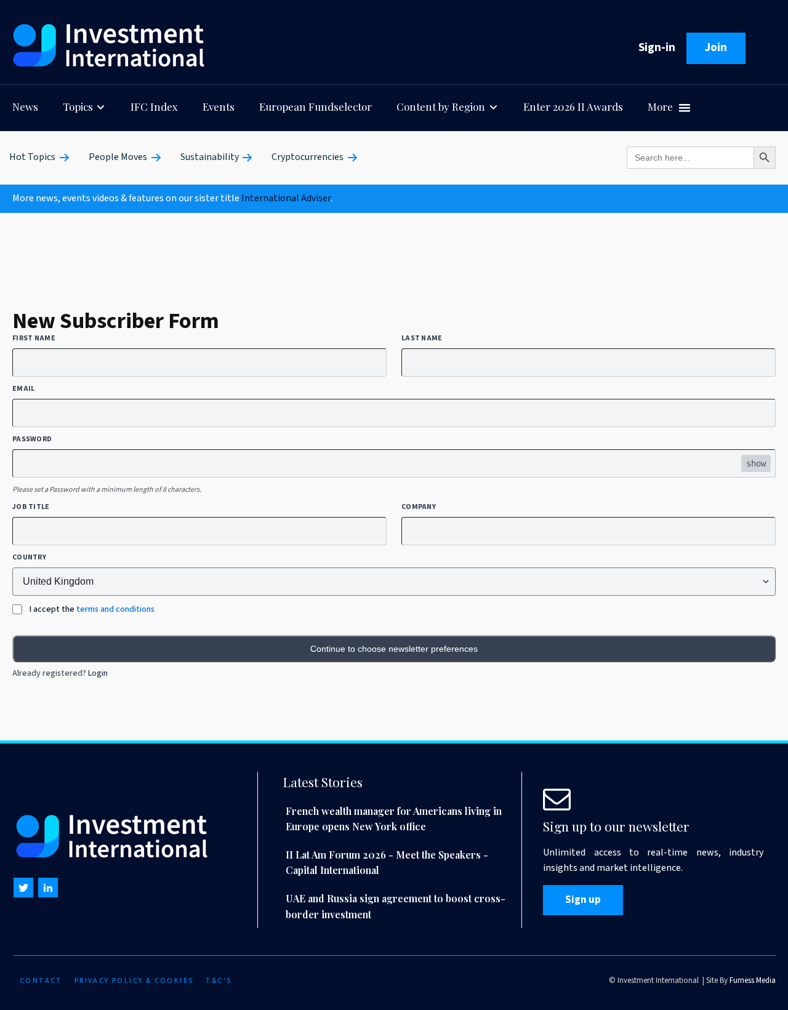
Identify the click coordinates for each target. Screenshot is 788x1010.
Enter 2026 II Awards (573, 106)
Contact (41, 981)
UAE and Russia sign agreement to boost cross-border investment (395, 906)
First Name (33, 338)
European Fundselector (315, 106)
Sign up (583, 899)
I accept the (92, 609)
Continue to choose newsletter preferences (394, 649)
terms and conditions (115, 609)
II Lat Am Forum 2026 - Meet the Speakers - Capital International (387, 862)
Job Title (31, 507)
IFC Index (154, 106)
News (25, 106)
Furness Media (753, 980)
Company (418, 507)
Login (98, 673)
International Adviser (286, 198)
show (756, 463)
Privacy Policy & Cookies (134, 981)
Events (219, 106)
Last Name (422, 338)
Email (23, 389)
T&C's (218, 981)
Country (29, 558)
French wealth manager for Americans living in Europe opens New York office (394, 818)
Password (32, 439)
